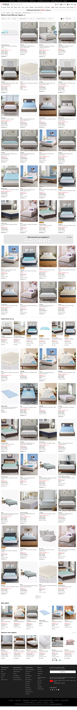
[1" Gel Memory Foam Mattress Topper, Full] (70, 612)
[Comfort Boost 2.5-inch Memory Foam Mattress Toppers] (10, 359)
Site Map (39, 684)
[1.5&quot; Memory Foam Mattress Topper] (67, 572)
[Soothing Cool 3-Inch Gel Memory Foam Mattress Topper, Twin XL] (29, 176)
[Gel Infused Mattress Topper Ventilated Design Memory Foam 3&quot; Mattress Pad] (48, 464)
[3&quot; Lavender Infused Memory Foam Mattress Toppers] (67, 394)
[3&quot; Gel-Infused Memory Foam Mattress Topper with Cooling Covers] (67, 69)
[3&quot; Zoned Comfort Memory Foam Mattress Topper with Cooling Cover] (48, 32)
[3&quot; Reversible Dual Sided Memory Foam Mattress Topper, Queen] (29, 32)
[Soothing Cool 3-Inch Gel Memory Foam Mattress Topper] (48, 140)
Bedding (12, 12)
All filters (70, 237)
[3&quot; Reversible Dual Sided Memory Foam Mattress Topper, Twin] (48, 292)
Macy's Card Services (16, 677)
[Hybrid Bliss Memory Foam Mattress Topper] (48, 500)
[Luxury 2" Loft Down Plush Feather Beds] (32, 642)
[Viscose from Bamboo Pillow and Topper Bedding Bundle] (48, 536)
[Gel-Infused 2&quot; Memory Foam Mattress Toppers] (67, 211)
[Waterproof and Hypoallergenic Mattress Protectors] (6, 642)
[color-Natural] (58, 660)
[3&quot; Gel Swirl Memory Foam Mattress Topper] (29, 394)
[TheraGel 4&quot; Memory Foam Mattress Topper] (10, 292)
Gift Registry (27, 693)
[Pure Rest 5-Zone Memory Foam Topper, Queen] (19, 328)
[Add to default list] (11, 322)
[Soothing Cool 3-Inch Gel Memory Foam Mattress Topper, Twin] (29, 464)
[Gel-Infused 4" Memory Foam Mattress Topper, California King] (70, 328)
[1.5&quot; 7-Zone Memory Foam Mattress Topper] (48, 429)
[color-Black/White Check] (56, 660)
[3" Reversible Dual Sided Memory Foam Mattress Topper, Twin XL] (32, 612)
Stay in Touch (27, 683)
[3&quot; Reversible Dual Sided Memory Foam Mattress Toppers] (67, 140)
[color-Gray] (52, 660)
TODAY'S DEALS (12, 1)
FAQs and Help (3, 669)
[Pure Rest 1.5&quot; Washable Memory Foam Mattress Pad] (29, 500)
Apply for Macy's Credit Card (17, 669)
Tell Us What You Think (29, 691)
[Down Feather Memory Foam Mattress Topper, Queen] (29, 359)
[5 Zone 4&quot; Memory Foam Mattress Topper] (67, 292)
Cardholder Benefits (16, 671)
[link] (10, 50)
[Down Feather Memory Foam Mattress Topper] (67, 359)
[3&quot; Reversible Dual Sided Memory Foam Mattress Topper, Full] (29, 140)
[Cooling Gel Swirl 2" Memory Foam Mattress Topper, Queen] (32, 328)
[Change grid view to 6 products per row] (63, 18)
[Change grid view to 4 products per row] (61, 19)
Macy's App (27, 673)
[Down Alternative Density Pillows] (70, 642)
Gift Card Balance (16, 675)
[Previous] (21, 32)
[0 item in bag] (75, 4)
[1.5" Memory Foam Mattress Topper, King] (57, 328)
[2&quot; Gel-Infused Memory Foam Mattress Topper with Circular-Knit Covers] (10, 69)
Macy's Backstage (28, 675)
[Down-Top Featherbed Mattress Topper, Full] (45, 642)
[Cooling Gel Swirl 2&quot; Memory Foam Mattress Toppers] (29, 256)
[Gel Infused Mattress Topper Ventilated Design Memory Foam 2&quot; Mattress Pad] (29, 572)
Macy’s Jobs (40, 680)
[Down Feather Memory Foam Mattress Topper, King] (48, 394)
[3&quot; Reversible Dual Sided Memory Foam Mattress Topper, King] (67, 500)
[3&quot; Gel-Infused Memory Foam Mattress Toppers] (10, 176)
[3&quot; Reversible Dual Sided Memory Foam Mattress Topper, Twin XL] (67, 32)
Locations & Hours (28, 671)
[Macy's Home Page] (5, 4)
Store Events (27, 685)
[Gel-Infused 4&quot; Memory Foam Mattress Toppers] (10, 572)
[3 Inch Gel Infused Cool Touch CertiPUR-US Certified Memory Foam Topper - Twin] (10, 394)
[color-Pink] (54, 660)
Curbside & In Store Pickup (29, 669)
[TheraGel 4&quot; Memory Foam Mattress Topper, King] (48, 105)
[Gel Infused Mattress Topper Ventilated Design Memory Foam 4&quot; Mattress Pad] (10, 500)
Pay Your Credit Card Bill (17, 679)
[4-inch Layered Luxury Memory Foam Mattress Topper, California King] (67, 536)
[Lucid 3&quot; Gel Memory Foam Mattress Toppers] (67, 464)
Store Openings (27, 687)
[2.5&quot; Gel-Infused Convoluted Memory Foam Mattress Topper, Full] (10, 140)
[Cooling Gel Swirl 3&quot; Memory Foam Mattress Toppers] (10, 536)
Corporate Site (40, 673)
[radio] (53, 660)
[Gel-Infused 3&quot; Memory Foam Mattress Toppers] (67, 176)
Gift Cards (15, 673)
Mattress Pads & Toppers (26, 12)
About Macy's (40, 669)
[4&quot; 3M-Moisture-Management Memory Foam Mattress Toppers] (67, 105)
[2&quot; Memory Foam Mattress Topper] (10, 429)
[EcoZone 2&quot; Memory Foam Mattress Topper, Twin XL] (10, 464)
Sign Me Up (62, 671)
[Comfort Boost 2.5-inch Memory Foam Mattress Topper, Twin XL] (48, 572)
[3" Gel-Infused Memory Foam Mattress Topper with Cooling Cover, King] (6, 328)
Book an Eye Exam (28, 689)
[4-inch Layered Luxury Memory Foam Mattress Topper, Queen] (29, 292)
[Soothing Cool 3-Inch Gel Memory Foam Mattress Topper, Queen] (10, 256)
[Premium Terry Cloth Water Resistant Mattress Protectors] (19, 642)
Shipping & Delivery (4, 679)
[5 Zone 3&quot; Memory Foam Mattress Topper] (48, 256)
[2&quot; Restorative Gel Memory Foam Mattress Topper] (10, 32)
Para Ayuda (3, 675)
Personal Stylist (27, 681)
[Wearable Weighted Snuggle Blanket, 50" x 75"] (57, 642)
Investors (39, 675)
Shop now (48, 10)
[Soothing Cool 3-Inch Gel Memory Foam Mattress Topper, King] (48, 359)
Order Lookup (3, 673)
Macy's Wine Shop (28, 679)
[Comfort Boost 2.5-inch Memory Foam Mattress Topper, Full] (29, 69)
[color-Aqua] (60, 660)
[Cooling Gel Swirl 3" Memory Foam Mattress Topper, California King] (45, 328)
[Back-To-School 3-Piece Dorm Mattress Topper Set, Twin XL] (48, 176)
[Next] (36, 32)
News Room (39, 682)
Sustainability (40, 686)
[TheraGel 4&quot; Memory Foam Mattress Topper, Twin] (29, 536)
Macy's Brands (27, 677)
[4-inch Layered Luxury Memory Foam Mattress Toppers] (67, 256)
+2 (61, 660)
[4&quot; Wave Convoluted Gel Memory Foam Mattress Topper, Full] (67, 429)
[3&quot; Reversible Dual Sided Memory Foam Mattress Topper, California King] (29, 429)
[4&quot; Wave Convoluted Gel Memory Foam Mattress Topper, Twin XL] (29, 105)
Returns (2, 677)
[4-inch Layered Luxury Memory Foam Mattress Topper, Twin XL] (29, 211)
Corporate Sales (40, 671)
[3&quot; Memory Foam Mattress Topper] (10, 105)
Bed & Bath (8, 12)
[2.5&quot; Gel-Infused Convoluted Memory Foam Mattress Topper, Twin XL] (48, 69)
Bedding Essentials (18, 12)
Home (4, 12)
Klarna (2, 671)
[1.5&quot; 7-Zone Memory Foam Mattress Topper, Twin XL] (10, 211)
